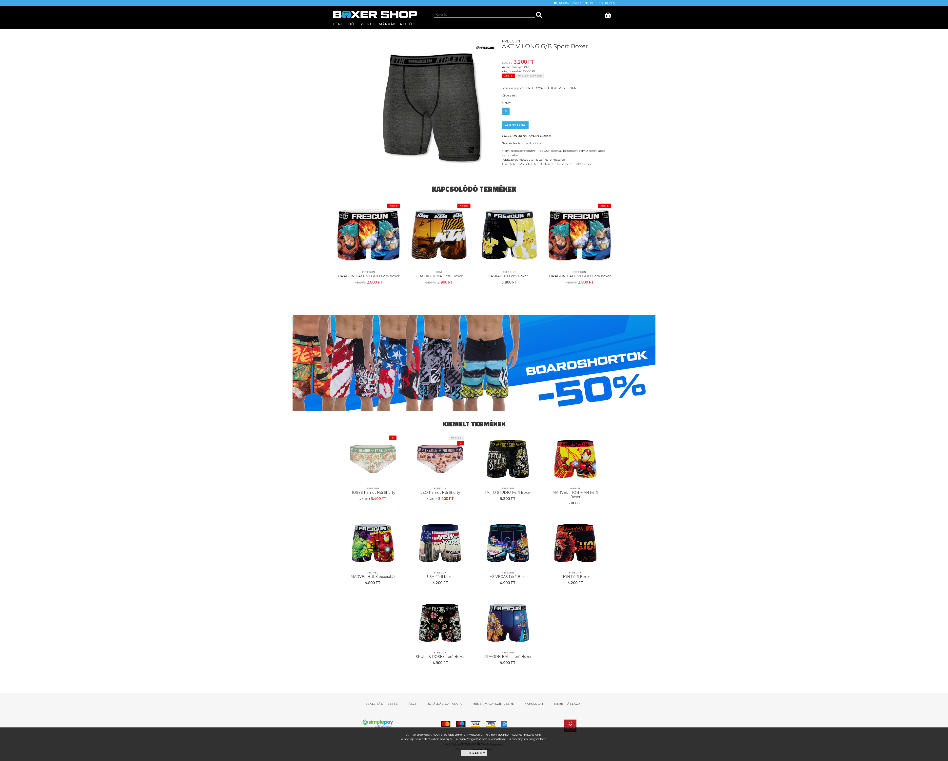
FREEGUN (569, 88)
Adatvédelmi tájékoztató (474, 743)
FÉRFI (529, 88)
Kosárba (517, 125)
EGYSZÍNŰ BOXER (547, 88)
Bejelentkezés (601, 3)
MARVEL (575, 488)
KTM (439, 272)
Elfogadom (474, 753)
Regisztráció (569, 3)
